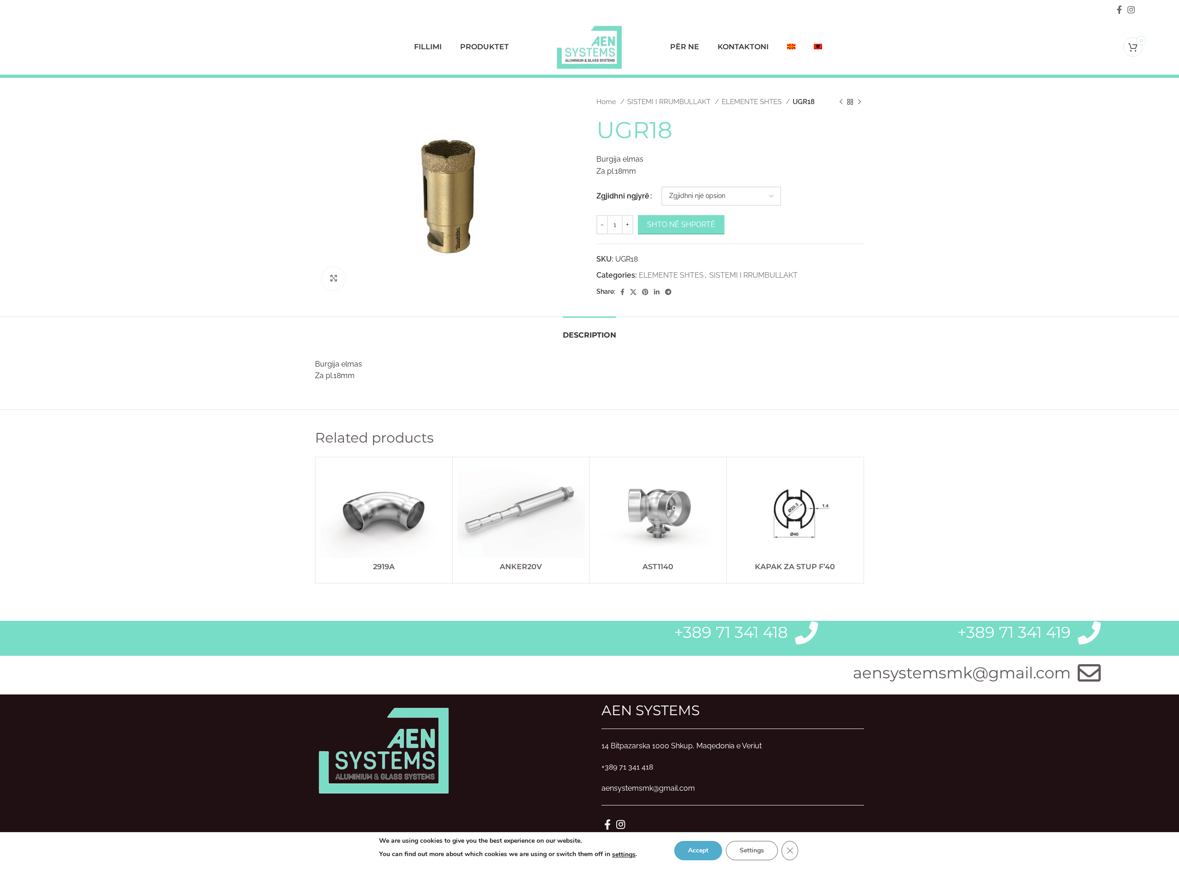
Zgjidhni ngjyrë (622, 196)
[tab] (589, 330)
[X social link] (633, 292)
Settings (752, 850)
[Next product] (859, 101)
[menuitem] (791, 47)
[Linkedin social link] (656, 292)
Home (607, 102)
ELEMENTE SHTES (752, 102)
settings (624, 854)
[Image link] (384, 749)
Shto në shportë (681, 224)
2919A (384, 566)
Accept (698, 850)
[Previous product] (841, 101)
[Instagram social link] (1131, 10)
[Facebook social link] (1119, 10)
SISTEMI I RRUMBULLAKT (669, 102)
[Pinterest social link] (645, 292)
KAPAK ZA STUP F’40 (795, 566)
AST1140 (657, 566)
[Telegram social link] (668, 292)
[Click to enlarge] (333, 278)
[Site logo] (589, 46)
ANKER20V (521, 566)
